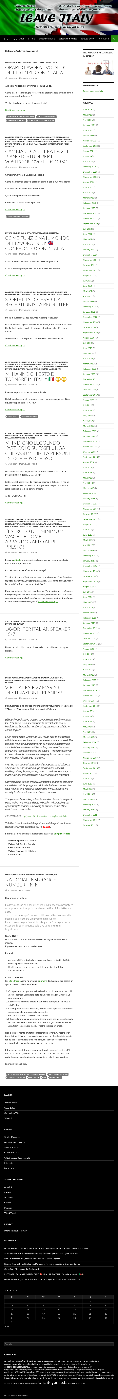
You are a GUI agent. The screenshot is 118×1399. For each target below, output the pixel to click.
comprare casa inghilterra (42, 1369)
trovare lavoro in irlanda (40, 680)
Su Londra (8, 1197)
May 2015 (87, 664)
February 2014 (89, 742)
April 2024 (88, 161)
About (21, 39)
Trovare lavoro (10, 1102)
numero (43, 980)
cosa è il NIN (34, 1077)
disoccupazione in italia (30, 362)
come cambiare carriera (39, 137)
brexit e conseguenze (37, 1361)
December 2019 (90, 379)
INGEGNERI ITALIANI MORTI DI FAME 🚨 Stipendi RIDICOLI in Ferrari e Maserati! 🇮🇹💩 (44, 1274)
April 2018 (88, 483)
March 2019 (88, 426)
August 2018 (88, 462)
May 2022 (87, 239)
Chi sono (31, 39)
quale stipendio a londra (81, 1378)
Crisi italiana (11, 362)
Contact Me (104, 39)
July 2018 (87, 467)
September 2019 (90, 395)
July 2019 (87, 405)
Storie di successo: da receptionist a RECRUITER (37, 301)
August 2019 (88, 400)
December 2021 (90, 255)
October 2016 (89, 576)
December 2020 (90, 317)
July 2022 (87, 229)
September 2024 (90, 146)
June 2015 (87, 659)
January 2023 (89, 208)
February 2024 (89, 166)
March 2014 (88, 737)
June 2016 (87, 597)
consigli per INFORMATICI (15, 1372)
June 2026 (87, 109)
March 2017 (88, 550)
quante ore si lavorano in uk (41, 120)
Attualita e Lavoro (14, 433)
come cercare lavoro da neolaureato (41, 1367)
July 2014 (87, 716)
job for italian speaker (16, 622)
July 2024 (87, 156)
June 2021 (87, 286)
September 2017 (90, 519)
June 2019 (87, 410)
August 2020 (88, 337)
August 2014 (88, 711)
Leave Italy (10, 38)
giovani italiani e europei (17, 364)
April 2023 (88, 192)
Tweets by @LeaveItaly (93, 91)
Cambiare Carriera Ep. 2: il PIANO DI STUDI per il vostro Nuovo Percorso (37, 156)
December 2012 (90, 815)
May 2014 (87, 726)
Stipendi (8, 1118)
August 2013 (88, 773)
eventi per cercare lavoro (18, 678)
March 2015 (88, 675)
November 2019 (90, 384)
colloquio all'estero (63, 1364)
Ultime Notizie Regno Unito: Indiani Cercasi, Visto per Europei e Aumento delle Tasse (42, 1279)
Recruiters (42, 294)
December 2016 (90, 566)
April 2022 (88, 244)
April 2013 (88, 794)
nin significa (55, 1077)
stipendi (110, 1378)
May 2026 (87, 115)
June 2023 (87, 187)
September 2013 (90, 768)
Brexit (25, 1361)
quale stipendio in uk (98, 1378)
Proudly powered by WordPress (16, 1395)
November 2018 (90, 446)
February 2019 (89, 431)
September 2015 (90, 643)
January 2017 (89, 560)
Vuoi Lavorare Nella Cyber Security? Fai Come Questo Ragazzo (32, 1258)
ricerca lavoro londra (59, 294)
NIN (55, 875)
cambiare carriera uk (15, 137)
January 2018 (89, 498)
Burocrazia (9, 1168)
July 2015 (87, 654)
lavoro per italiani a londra (19, 144)
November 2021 (90, 260)
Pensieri (8, 1208)
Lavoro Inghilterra (27, 62)
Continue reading (15, 109)
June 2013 (87, 783)
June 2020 (87, 348)
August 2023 (88, 182)
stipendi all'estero (10, 1383)
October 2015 (89, 638)
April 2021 (88, 296)
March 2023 (88, 197)
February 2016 (89, 618)
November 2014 (90, 695)
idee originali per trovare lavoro (38, 139)
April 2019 (88, 420)
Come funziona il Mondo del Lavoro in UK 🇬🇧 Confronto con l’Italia (37, 243)
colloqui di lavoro (33, 1364)
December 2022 (90, 213)
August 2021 (88, 275)
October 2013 (89, 763)
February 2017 (89, 555)
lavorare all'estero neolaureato (80, 1375)
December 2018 (90, 441)
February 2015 (89, 680)
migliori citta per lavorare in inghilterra (38, 233)
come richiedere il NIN (58, 1074)
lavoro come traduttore (40, 622)
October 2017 (89, 514)
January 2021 (89, 312)
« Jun (7, 1326)
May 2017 (87, 540)
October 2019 (89, 389)
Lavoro (59, 139)
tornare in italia (29, 416)
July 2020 (87, 343)
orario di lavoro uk (47, 117)
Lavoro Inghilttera (47, 62)
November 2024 (90, 140)
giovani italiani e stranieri (43, 364)
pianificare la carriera (45, 144)
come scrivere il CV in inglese (66, 1367)
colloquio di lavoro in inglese (81, 1364)
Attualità (8, 1187)
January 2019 (89, 436)
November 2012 (90, 820)
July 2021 (87, 280)
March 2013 (88, 799)
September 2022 (90, 223)
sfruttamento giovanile (23, 438)
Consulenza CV (87, 39)
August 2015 (88, 649)
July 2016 (87, 592)
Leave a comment (29, 78)
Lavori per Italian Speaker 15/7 (38, 631)
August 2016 (88, 586)
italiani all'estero (59, 367)
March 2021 (88, 301)
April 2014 (88, 732)
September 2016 (90, 581)
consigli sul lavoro (36, 292)
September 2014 (90, 706)
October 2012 (89, 825)
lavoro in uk (11, 62)
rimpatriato (13, 416)
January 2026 (89, 125)
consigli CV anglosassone (78, 1369)
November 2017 (90, 509)
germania (22, 1375)
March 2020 (88, 363)
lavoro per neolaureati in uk (63, 1378)
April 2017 (88, 545)
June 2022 (87, 234)
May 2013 (87, 789)
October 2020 (89, 327)
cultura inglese (10, 1375)
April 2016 (88, 607)
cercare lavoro (72, 1361)
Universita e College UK (14, 1142)
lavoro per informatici (43, 1378)
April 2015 (88, 669)
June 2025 (87, 130)
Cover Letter (10, 1108)
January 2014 (89, 747)
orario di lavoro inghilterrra (21, 117)
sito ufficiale (15, 980)
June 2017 (87, 535)
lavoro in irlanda (40, 678)
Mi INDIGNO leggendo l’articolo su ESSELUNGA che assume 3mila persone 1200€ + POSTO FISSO (38, 450)
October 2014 (89, 701)
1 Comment (26, 890)
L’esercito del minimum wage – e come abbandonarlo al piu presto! (34, 539)
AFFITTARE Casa (11, 1147)
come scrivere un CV (85, 1367)
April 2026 (88, 120)
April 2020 (88, 358)
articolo (17, 559)
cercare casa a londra (55, 1361)
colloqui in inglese (49, 1364)
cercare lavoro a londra (14, 1364)
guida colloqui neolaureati (36, 1375)
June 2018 (87, 472)
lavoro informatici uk (22, 142)
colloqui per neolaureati (16, 1366)
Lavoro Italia (24, 369)
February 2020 (89, 369)
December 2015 (90, 628)
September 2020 (90, 332)
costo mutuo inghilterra (89, 1372)
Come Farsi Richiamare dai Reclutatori (21, 1269)
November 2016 (90, 571)
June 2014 (87, 721)
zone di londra (80, 1383)
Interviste (8, 1163)
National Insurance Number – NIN (30, 882)
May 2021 (87, 291)
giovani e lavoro (13, 139)
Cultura (7, 1202)
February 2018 (89, 493)
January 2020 (89, 374)
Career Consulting (47, 39)
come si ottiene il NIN (16, 1077)
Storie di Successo (12, 1137)
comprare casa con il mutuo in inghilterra (18, 1369)
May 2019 (87, 415)
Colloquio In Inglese (68, 39)
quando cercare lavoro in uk (46, 369)
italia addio (44, 367)
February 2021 (89, 306)
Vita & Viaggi (10, 1213)
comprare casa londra (60, 1369)
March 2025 (88, 135)
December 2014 (90, 690)
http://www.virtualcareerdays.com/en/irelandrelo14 (44, 816)
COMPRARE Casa (12, 1152)
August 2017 (88, 524)
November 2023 (90, 177)
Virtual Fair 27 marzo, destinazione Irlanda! (33, 689)
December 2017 (90, 503)
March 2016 (88, 612)
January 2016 (89, 623)
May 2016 (87, 602)
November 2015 (90, 633)
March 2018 (88, 488)
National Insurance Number (39, 875)
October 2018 (89, 452)
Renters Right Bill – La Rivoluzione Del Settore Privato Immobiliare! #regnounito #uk (42, 1264)
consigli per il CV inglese (29, 522)
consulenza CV (49, 522)
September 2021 (90, 270)
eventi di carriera (60, 137)
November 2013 (90, 758)
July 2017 (87, 529)
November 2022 (90, 218)
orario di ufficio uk (16, 120)
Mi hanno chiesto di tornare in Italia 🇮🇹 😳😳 (36, 376)
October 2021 (89, 265)
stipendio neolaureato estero (28, 1383)
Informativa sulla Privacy (15, 1230)
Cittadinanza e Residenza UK (17, 1158)
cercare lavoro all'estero (89, 1361)
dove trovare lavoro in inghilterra (30, 435)
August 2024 (88, 151)
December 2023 (90, 172)
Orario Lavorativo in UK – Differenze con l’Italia (37, 69)
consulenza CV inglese (47, 1372)
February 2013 (89, 804)
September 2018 (90, 457)
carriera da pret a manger (40, 519)
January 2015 (89, 685)
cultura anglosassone (105, 1372)
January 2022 (89, 249)
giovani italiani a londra (55, 362)
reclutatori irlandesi (15, 680)
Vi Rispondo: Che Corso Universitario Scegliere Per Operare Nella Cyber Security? (41, 1253)
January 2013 (89, 809)
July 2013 (87, 778)
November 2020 (90, 322)
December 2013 (90, 752)
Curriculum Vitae (12, 1113)
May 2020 (87, 353)
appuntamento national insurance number (26, 1074)
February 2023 (89, 203)
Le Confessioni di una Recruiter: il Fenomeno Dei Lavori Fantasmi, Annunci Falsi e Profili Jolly (46, 1248)
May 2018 (87, 478)
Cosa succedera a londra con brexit (68, 1372)
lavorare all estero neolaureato (29, 524)
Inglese (7, 1192)
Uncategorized (51, 1382)
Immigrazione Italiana (26, 367)
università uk (70, 1383)
